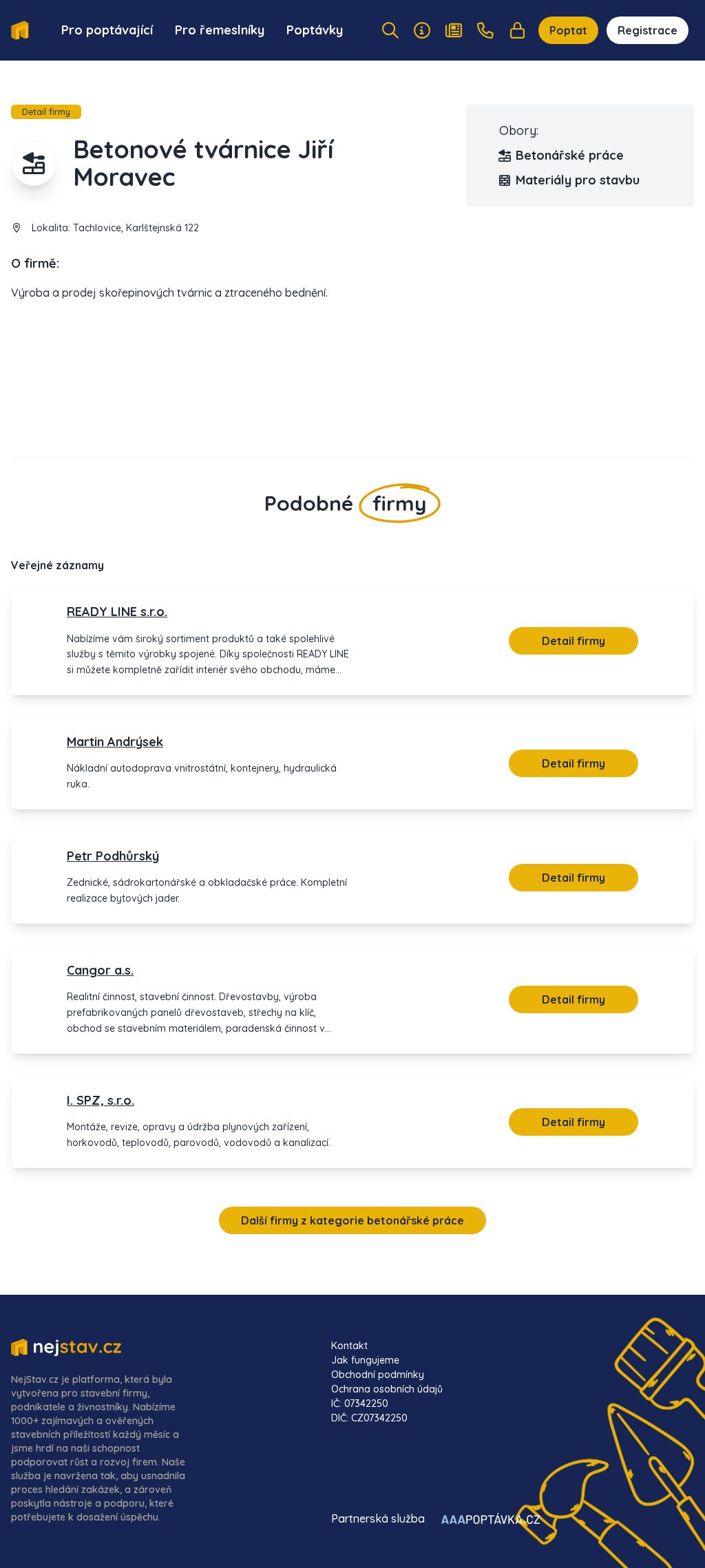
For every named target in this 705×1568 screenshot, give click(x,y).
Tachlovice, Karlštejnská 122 (136, 228)
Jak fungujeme (365, 1360)
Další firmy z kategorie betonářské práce (352, 1220)
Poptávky (314, 30)
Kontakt (349, 1345)
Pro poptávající (107, 30)
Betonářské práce (570, 155)
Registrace (647, 30)
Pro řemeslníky (219, 30)
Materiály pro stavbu (578, 180)
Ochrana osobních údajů (387, 1389)
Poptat (568, 30)
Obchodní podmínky (377, 1374)
